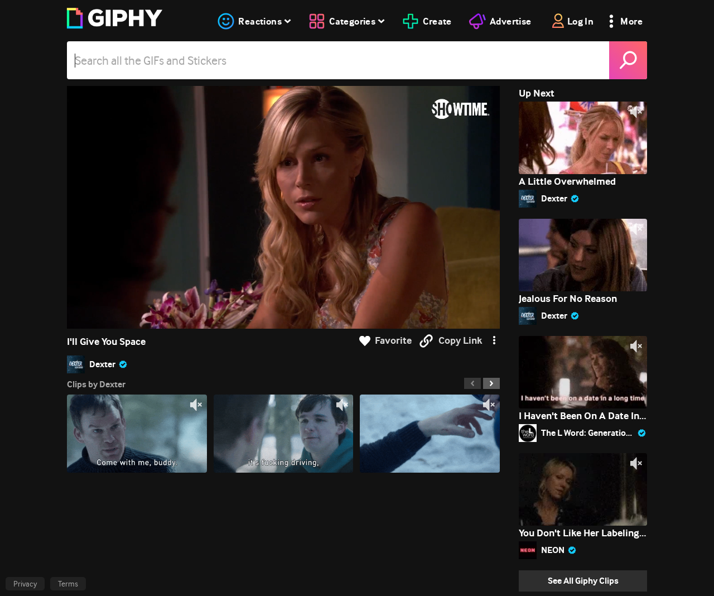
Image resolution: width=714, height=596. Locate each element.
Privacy (25, 583)
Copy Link (460, 341)
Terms (68, 583)
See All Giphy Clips (583, 580)
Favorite (393, 341)
